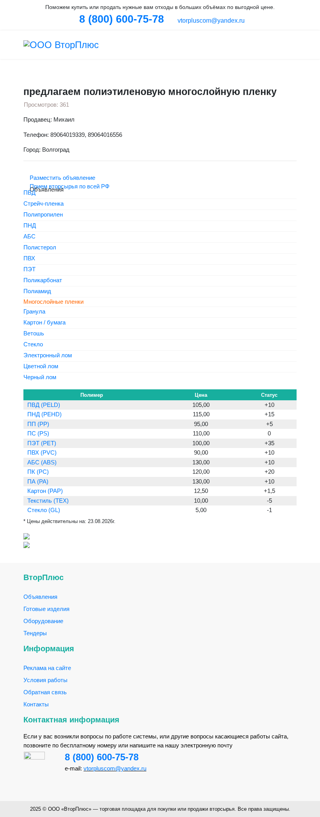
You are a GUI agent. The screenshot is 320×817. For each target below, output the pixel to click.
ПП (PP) (38, 424)
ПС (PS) (38, 433)
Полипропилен (43, 215)
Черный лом (39, 377)
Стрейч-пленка (43, 204)
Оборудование (43, 621)
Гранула (34, 312)
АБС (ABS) (42, 462)
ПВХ (29, 259)
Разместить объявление (61, 177)
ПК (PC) (38, 471)
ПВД (29, 193)
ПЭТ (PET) (41, 443)
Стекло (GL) (43, 510)
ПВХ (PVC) (42, 452)
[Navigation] (293, 44)
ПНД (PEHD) (44, 414)
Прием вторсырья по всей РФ (68, 186)
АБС (29, 237)
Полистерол (39, 248)
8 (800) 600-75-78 (102, 757)
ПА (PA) (37, 481)
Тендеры (35, 633)
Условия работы (45, 680)
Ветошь (33, 334)
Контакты (36, 704)
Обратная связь (45, 692)
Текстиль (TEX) (48, 500)
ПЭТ (29, 269)
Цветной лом (40, 366)
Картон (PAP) (45, 490)
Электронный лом (47, 355)
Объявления (40, 596)
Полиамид (37, 291)
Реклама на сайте (47, 668)
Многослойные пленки (53, 301)
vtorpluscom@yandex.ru (210, 20)
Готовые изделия (46, 609)
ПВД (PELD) (43, 404)
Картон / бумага (44, 323)
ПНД (29, 226)
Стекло (33, 345)
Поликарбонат (42, 280)
